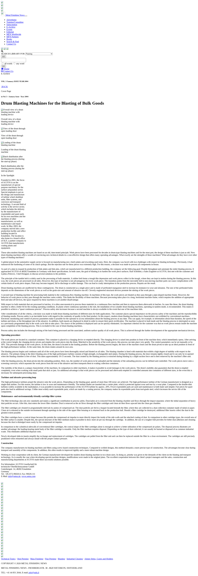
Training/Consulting (14, 22)
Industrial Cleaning (75, 559)
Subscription (11, 24)
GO (3, 57)
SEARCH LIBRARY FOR (13, 54)
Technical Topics (8, 559)
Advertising (11, 20)
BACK (4, 86)
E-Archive (10, 27)
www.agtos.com (28, 476)
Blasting (61, 559)
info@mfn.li (33, 572)
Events (9, 29)
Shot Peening (23, 559)
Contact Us (11, 44)
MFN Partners (12, 37)
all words (8, 63)
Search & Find (12, 41)
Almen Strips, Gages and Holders (98, 559)
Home (6, 69)
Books (9, 39)
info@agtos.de (14, 476)
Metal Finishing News (15, 15)
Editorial (10, 32)
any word (20, 63)
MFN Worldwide (13, 34)
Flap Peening (50, 559)
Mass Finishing (36, 559)
